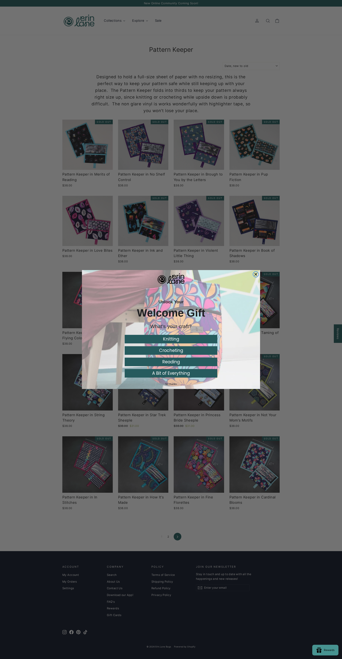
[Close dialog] (256, 274)
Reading (171, 362)
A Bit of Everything (171, 373)
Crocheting (171, 350)
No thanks (171, 384)
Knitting (171, 339)
